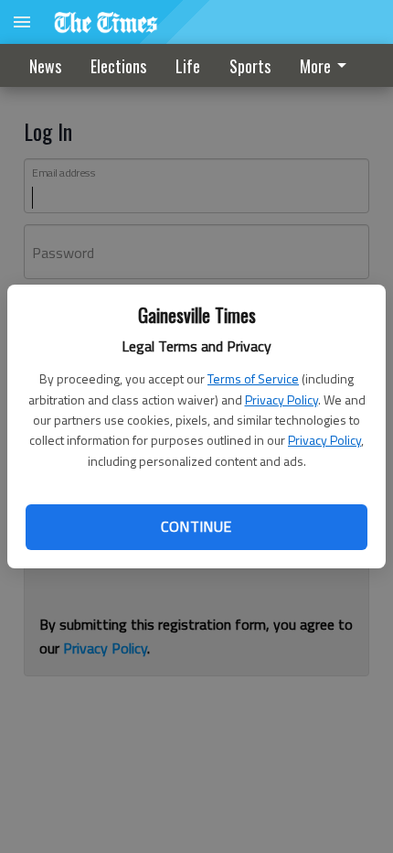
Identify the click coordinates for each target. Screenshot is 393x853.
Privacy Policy (281, 399)
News (45, 66)
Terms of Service (253, 378)
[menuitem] (328, 65)
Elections (118, 66)
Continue (196, 526)
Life (187, 66)
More (315, 66)
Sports (250, 66)
